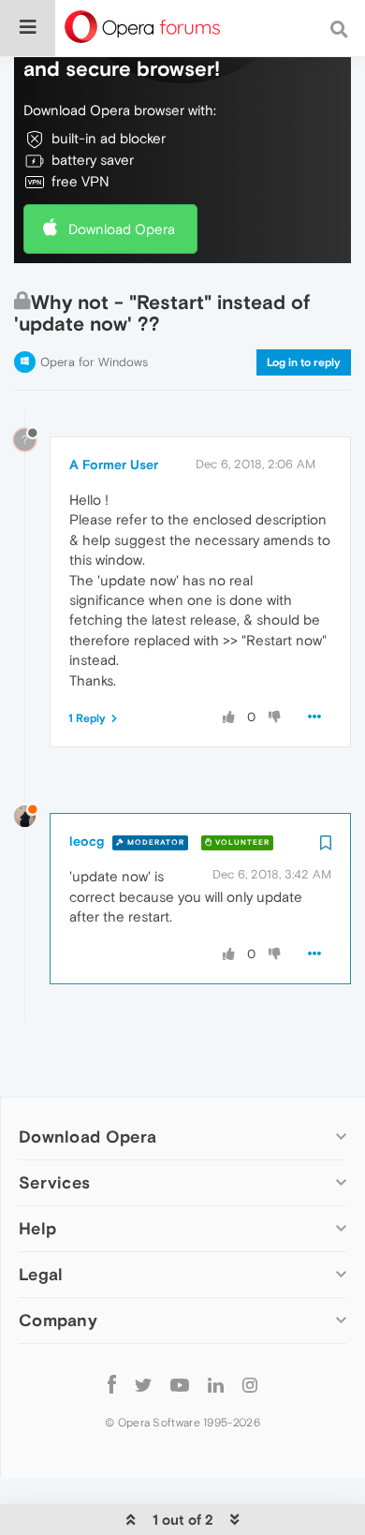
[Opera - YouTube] (179, 1384)
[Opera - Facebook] (111, 1383)
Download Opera (121, 229)
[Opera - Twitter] (143, 1384)
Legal (41, 1274)
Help (37, 1228)
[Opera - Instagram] (250, 1384)
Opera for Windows (94, 362)
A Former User (113, 464)
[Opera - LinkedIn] (215, 1384)
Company (58, 1320)
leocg (86, 841)
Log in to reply (304, 362)
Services (54, 1182)
